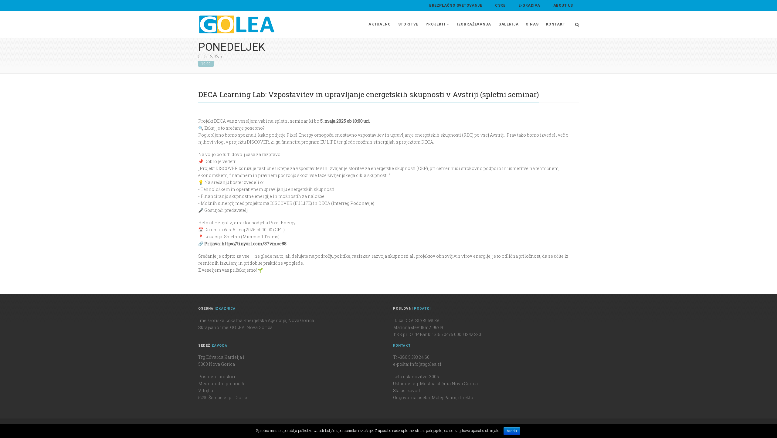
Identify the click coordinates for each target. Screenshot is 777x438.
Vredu (512, 431)
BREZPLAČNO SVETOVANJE (455, 5)
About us (563, 5)
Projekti (436, 24)
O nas (532, 24)
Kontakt (555, 24)
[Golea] (236, 24)
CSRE (500, 5)
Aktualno (379, 24)
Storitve (408, 24)
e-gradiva (529, 5)
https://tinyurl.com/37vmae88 (254, 243)
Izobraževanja (474, 24)
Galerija (508, 24)
